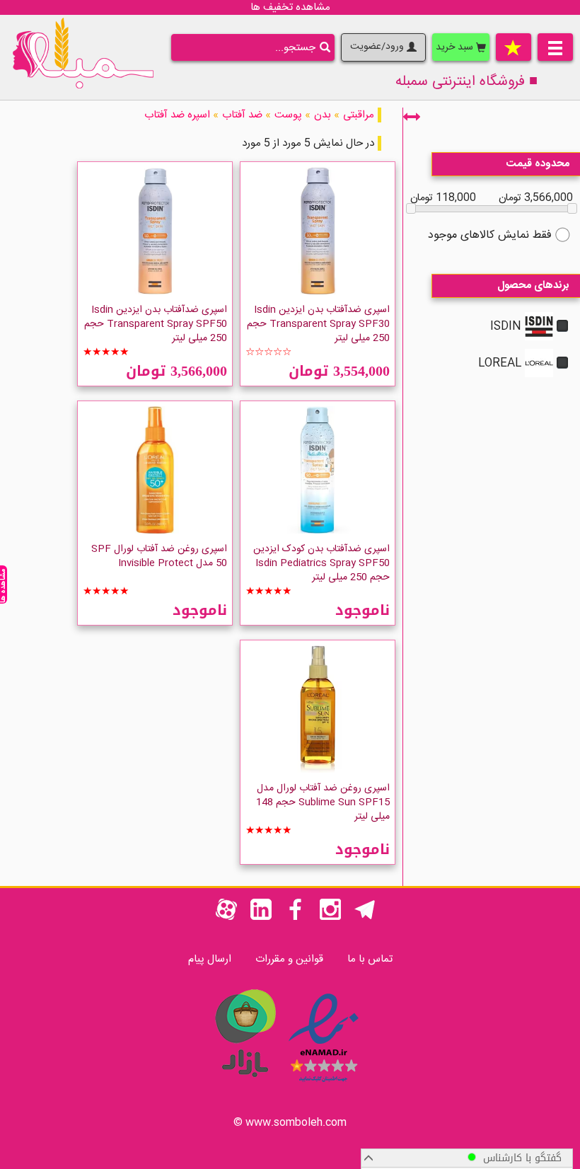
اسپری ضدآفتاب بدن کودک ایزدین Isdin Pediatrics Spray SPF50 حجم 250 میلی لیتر (321, 563)
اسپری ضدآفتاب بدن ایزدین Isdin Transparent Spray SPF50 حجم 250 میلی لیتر (155, 324)
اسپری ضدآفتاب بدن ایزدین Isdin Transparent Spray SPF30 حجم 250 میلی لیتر (318, 324)
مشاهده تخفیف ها (290, 7)
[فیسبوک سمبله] (295, 917)
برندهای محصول (533, 285)
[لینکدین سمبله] (261, 917)
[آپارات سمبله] (226, 917)
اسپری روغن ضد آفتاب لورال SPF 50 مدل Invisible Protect (159, 556)
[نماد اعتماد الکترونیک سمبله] (323, 1084)
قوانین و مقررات (289, 959)
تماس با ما (370, 959)
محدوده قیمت (537, 163)
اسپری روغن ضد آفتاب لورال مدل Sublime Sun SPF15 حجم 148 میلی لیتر (323, 802)
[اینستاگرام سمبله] (330, 917)
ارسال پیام (209, 959)
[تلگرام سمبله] (365, 917)
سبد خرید (456, 47)
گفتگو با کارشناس (519, 1158)
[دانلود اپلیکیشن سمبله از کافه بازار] (245, 1084)
